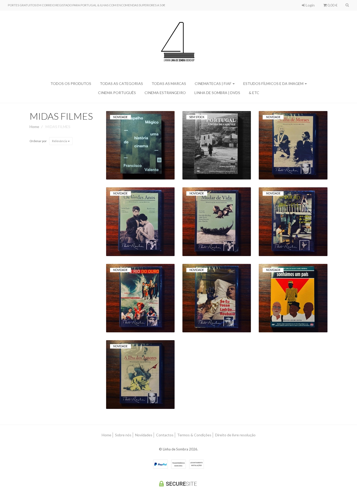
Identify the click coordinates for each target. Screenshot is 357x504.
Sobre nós (123, 435)
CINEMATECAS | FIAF (213, 83)
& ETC (254, 92)
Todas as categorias (121, 83)
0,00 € (332, 5)
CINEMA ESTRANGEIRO (165, 92)
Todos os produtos (70, 83)
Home (34, 126)
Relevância (60, 141)
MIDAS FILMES (61, 116)
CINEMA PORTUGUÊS (117, 92)
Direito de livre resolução (235, 435)
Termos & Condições (194, 435)
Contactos (165, 435)
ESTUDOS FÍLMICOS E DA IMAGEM (273, 83)
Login (310, 5)
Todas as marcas (169, 83)
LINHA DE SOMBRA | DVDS (217, 92)
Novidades (143, 435)
